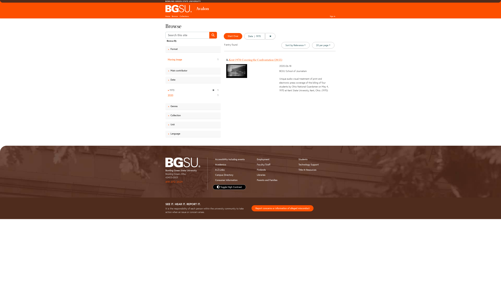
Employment (263, 159)
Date (173, 79)
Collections (184, 16)
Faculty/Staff (263, 164)
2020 (170, 95)
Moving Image (175, 59)
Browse (175, 16)
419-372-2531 (174, 181)
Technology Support (309, 164)
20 (322, 45)
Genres (174, 106)
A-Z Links (220, 169)
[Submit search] (213, 35)
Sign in (332, 16)
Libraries (261, 174)
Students (303, 159)
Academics (220, 164)
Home (167, 16)
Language (175, 133)
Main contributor (179, 70)
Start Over (233, 36)
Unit (173, 124)
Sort (294, 45)
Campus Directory (224, 174)
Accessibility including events (230, 159)
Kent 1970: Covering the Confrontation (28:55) (255, 60)
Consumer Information (226, 180)
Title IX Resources (307, 169)
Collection (176, 115)
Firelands (261, 169)
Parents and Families (267, 180)
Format (174, 49)
